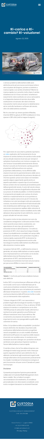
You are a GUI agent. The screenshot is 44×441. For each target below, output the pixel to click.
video (7, 154)
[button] (39, 5)
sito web (31, 292)
